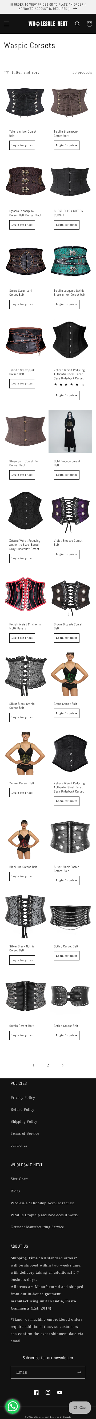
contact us (19, 1145)
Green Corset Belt (65, 704)
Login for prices (22, 145)
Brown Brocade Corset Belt (68, 626)
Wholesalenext (41, 1417)
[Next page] (62, 1065)
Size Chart (19, 1179)
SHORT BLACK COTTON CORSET (68, 213)
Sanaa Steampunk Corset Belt (21, 293)
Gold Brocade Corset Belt (67, 463)
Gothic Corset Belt (66, 946)
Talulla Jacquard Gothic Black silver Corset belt (69, 293)
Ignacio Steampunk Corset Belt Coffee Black (25, 213)
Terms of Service (25, 1134)
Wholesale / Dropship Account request (42, 1203)
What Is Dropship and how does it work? (45, 1215)
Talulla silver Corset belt (23, 134)
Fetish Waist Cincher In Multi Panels (25, 626)
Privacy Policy (23, 1098)
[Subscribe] (79, 1372)
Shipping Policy (24, 1122)
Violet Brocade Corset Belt (68, 543)
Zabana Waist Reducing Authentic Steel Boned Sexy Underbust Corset (69, 374)
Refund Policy (22, 1110)
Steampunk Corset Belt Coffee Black (24, 463)
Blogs (15, 1191)
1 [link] (34, 1065)
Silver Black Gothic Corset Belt (21, 706)
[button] (7, 24)
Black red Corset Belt (23, 867)
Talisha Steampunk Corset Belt (21, 372)
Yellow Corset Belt (21, 783)
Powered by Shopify (60, 1417)
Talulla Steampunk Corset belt (66, 134)
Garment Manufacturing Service (37, 1227)
